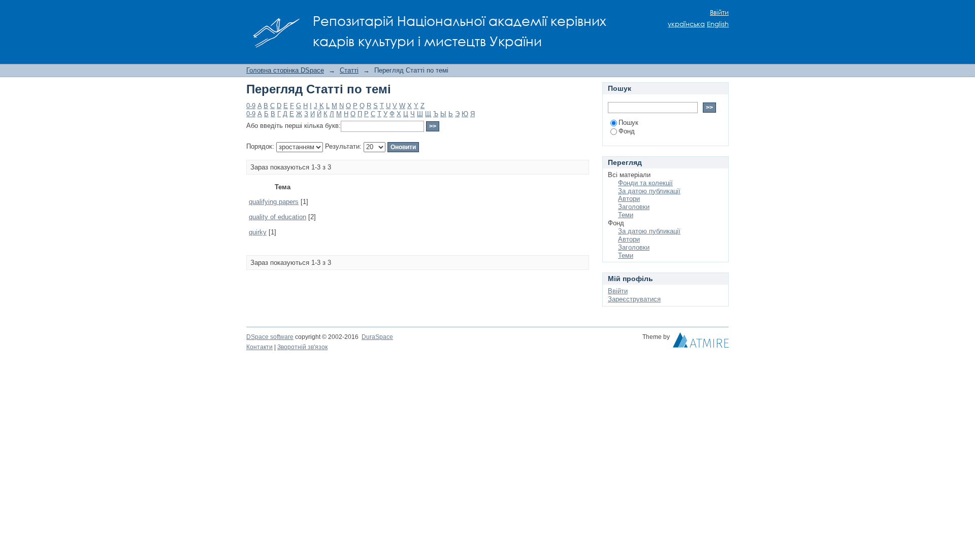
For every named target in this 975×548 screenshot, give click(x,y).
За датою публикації (649, 191)
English (718, 24)
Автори (629, 198)
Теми (625, 215)
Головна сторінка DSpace (285, 70)
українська (686, 24)
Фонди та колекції (645, 183)
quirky (258, 232)
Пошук (628, 122)
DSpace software (270, 336)
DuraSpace (377, 336)
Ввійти (719, 12)
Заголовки (633, 207)
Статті (349, 70)
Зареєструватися (634, 299)
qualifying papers (274, 202)
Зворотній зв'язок (302, 347)
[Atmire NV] (701, 342)
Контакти (259, 347)
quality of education (277, 217)
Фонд (627, 131)
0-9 (250, 106)
